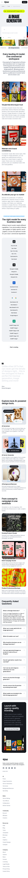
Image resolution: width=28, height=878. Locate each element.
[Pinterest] (15, 768)
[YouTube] (6, 768)
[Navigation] (2, 2)
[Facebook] (3, 768)
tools (8, 6)
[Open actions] (3, 37)
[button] (4, 30)
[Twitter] (12, 768)
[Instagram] (9, 768)
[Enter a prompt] (24, 37)
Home (3, 6)
